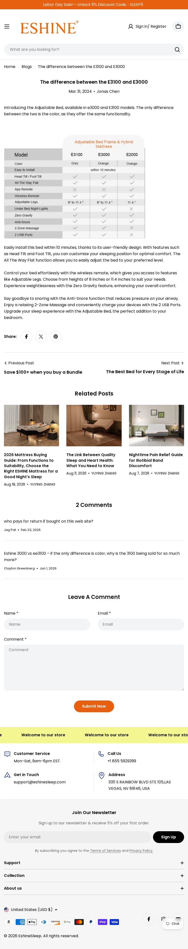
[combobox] (94, 49)
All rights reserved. (61, 936)
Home (9, 66)
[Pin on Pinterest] (56, 337)
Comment (15, 639)
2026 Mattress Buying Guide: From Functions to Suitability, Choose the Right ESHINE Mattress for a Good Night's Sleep (31, 465)
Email (104, 613)
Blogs (27, 66)
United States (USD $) (32, 909)
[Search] (177, 50)
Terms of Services (105, 850)
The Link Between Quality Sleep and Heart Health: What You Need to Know (90, 460)
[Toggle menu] (7, 26)
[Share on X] (41, 337)
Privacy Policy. (141, 850)
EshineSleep (29, 936)
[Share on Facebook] (26, 337)
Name (11, 613)
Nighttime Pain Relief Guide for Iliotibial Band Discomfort (156, 460)
